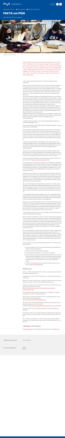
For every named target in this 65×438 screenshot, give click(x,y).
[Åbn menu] (60, 4)
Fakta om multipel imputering (36, 264)
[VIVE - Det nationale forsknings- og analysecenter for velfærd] (12, 4)
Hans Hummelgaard (27, 329)
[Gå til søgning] (57, 4)
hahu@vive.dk (56, 329)
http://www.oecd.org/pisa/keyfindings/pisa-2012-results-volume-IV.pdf (44, 305)
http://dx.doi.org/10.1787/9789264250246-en (35, 299)
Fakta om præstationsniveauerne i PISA (40, 159)
